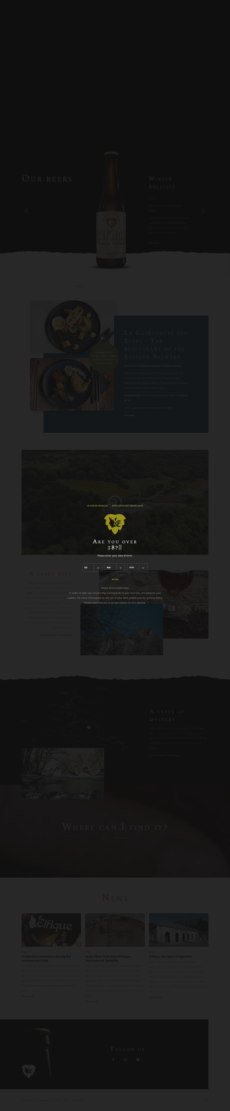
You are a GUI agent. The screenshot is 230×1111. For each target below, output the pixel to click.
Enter (115, 579)
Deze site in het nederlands (127, 505)
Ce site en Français (97, 505)
